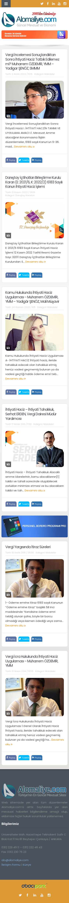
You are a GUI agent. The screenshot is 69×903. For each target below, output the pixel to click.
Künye (27, 865)
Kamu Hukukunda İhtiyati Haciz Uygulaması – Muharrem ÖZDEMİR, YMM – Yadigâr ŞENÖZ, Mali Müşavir (32, 297)
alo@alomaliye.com (15, 860)
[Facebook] (48, 3)
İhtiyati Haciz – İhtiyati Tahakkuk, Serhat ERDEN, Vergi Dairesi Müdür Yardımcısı (30, 414)
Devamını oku (23, 146)
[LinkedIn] (53, 3)
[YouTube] (59, 3)
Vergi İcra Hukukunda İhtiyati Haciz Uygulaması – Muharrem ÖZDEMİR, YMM (31, 661)
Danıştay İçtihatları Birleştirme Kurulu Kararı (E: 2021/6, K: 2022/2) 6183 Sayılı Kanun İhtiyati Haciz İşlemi (33, 182)
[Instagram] (65, 3)
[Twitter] (42, 3)
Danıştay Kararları (25, 195)
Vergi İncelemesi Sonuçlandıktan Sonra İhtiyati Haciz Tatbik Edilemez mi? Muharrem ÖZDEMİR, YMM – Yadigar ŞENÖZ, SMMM (32, 61)
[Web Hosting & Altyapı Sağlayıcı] (34, 886)
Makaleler (49, 74)
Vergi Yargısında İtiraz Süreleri (27, 546)
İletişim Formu (10, 865)
